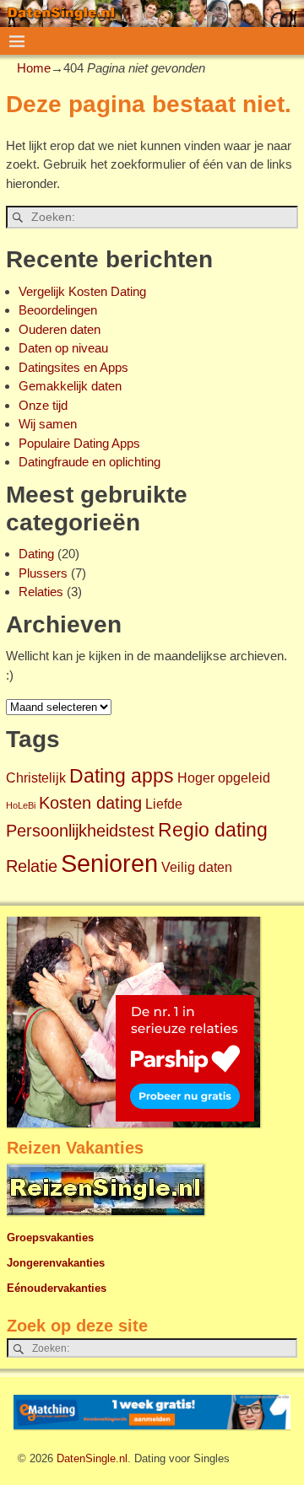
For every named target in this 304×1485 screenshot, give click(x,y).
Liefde (163, 803)
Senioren (109, 863)
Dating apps (121, 776)
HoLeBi (20, 805)
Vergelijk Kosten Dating (82, 291)
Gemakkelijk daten (70, 386)
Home (34, 68)
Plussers (43, 573)
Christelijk (36, 777)
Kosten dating (90, 803)
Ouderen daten (59, 329)
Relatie (31, 866)
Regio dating (213, 830)
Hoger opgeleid (223, 777)
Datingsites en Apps (73, 367)
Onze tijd (43, 405)
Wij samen (48, 424)
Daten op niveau (63, 348)
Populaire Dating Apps (79, 443)
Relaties (41, 591)
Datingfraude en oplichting (89, 462)
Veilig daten (196, 866)
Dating (36, 553)
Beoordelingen (58, 310)
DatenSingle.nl (92, 1458)
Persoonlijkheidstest (80, 830)
